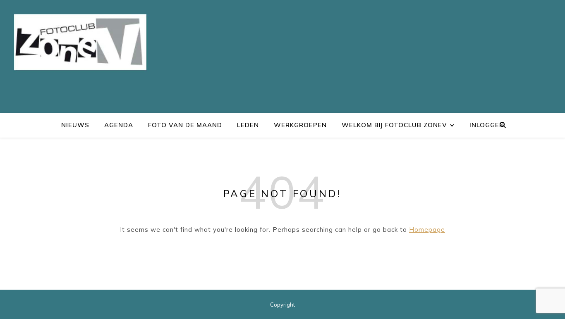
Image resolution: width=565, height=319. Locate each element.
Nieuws (75, 125)
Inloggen (486, 125)
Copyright (282, 304)
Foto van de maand (185, 125)
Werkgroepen (300, 125)
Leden (248, 125)
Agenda (118, 125)
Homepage (427, 229)
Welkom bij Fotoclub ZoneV (394, 125)
